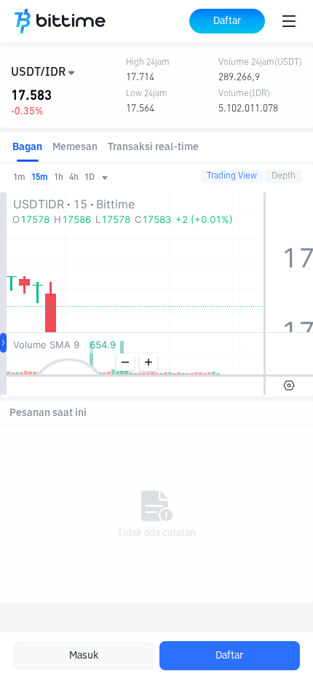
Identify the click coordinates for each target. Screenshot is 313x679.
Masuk (83, 656)
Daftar (229, 656)
